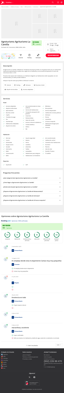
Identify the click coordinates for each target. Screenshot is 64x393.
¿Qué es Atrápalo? (26, 355)
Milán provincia (28, 6)
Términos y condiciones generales (30, 357)
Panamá (5, 366)
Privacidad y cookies (27, 359)
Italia (22, 6)
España (4, 362)
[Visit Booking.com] (6, 221)
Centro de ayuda (48, 357)
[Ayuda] (58, 2)
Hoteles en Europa (15, 6)
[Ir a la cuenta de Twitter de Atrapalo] (29, 377)
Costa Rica (5, 360)
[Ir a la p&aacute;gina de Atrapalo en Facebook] (34, 377)
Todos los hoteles (5, 6)
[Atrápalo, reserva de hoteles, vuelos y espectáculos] (3, 2)
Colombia (5, 358)
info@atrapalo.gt (51, 367)
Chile (4, 356)
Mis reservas (47, 355)
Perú (4, 368)
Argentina (5, 354)
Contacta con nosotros (49, 359)
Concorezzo (35, 6)
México (4, 364)
